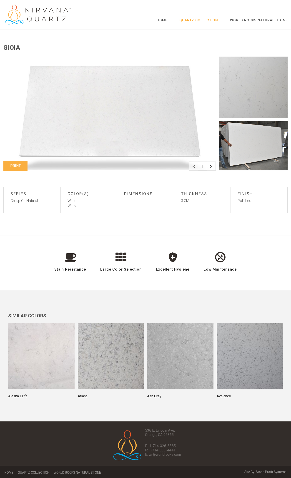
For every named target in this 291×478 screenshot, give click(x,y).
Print (15, 166)
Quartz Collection (33, 472)
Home (162, 20)
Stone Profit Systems (271, 472)
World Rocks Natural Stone (259, 20)
